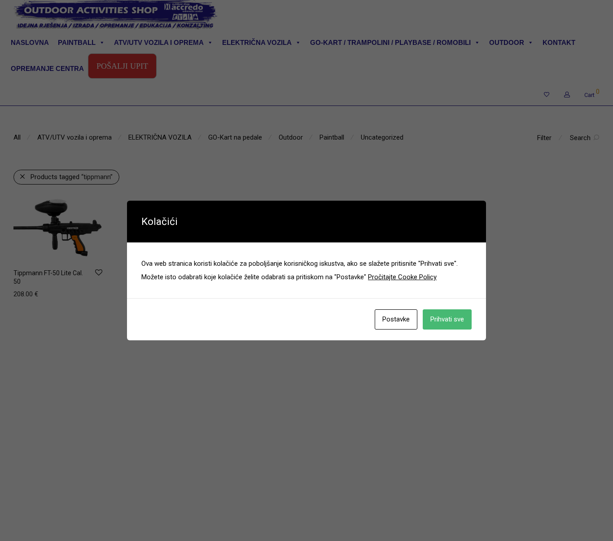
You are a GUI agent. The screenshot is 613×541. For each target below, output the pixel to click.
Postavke (396, 319)
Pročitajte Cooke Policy (402, 277)
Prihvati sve (447, 319)
